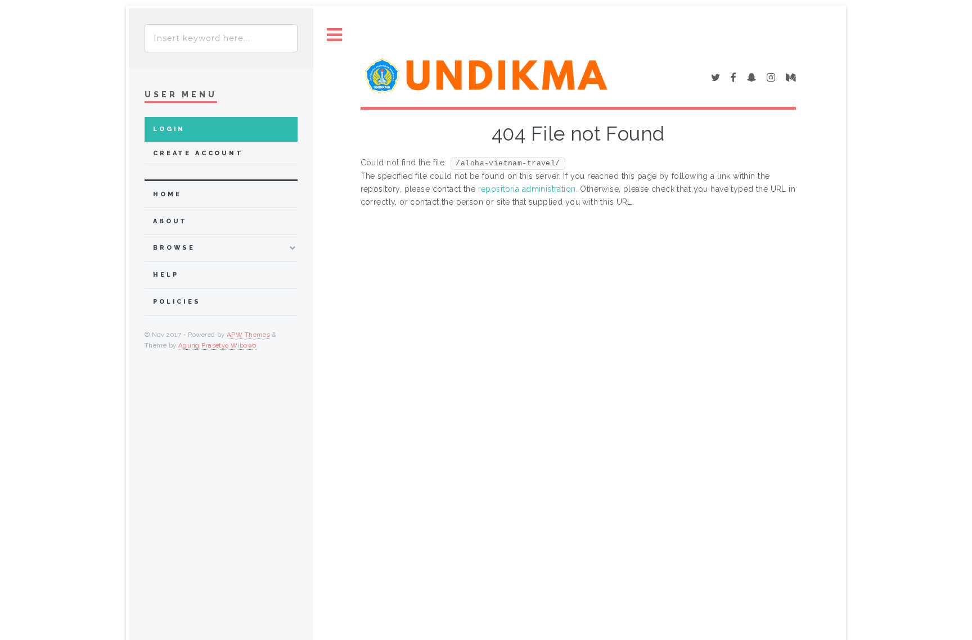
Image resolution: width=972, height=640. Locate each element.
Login (169, 129)
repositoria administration (527, 188)
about (170, 221)
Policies (177, 301)
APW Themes (248, 335)
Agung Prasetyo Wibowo (217, 345)
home (167, 194)
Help (165, 274)
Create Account (198, 153)
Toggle (334, 35)
